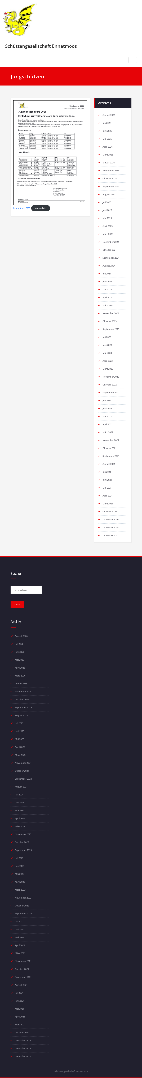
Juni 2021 (107, 479)
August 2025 (109, 194)
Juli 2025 (107, 202)
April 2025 (108, 226)
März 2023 (108, 368)
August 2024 (109, 265)
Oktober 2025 (110, 178)
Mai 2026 (107, 138)
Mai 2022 (107, 416)
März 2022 (108, 432)
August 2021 (109, 463)
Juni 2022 (107, 408)
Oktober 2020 (110, 511)
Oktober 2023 (110, 321)
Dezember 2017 (110, 535)
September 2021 (111, 456)
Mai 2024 (107, 289)
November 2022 (111, 376)
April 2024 (108, 297)
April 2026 (108, 146)
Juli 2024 (107, 273)
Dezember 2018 (110, 527)
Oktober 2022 (110, 384)
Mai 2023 (107, 352)
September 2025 (111, 186)
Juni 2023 (107, 345)
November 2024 (111, 241)
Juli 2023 (107, 337)
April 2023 (108, 360)
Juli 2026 (107, 122)
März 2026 (108, 154)
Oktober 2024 (110, 249)
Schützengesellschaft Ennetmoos (41, 46)
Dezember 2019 (110, 519)
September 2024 (111, 257)
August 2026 (109, 115)
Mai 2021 (107, 487)
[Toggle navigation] (132, 60)
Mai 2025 (107, 218)
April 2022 (108, 424)
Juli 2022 (107, 400)
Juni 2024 (107, 281)
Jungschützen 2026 (21, 208)
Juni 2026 (107, 130)
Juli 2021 (107, 471)
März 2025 (108, 233)
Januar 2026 (109, 162)
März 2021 (108, 503)
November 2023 (111, 313)
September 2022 (111, 392)
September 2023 (111, 329)
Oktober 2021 (110, 448)
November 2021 (111, 440)
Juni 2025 (107, 210)
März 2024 (108, 305)
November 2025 (111, 170)
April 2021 (108, 495)
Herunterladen (40, 208)
